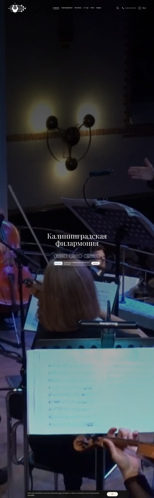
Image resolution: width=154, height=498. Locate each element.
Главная (56, 8)
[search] (117, 8)
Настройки (31, 495)
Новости (75, 256)
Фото (92, 8)
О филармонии (66, 8)
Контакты (78, 8)
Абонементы (92, 256)
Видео (98, 8)
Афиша (62, 256)
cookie (60, 493)
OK (112, 494)
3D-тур (86, 8)
